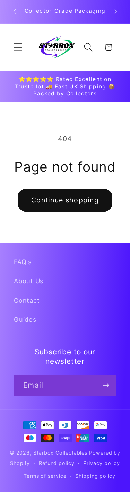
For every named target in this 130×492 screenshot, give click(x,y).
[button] (18, 47)
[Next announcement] (115, 11)
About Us (29, 281)
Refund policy (57, 463)
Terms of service (45, 476)
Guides (25, 319)
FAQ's (23, 262)
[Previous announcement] (14, 11)
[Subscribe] (106, 385)
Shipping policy (95, 476)
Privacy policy (101, 463)
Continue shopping (65, 200)
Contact (27, 300)
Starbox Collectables (60, 453)
